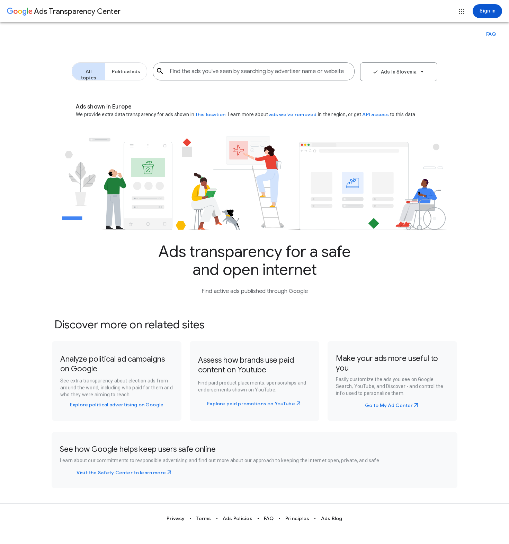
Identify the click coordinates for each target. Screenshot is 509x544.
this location (210, 114)
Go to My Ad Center (389, 405)
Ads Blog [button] (331, 518)
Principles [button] (297, 518)
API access (375, 114)
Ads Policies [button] (237, 518)
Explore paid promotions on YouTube (251, 403)
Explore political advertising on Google (116, 404)
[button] (461, 11)
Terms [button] (203, 518)
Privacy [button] (176, 518)
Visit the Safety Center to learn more (121, 472)
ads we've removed (293, 114)
